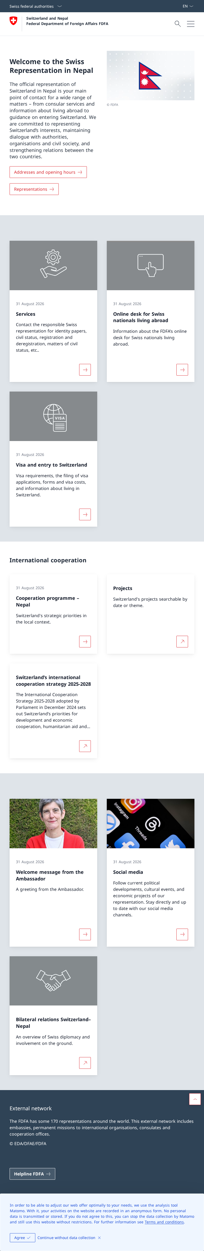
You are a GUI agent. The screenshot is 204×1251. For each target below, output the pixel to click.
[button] (195, 1099)
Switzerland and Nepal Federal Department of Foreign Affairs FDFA (67, 21)
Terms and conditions (164, 1221)
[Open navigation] (191, 23)
